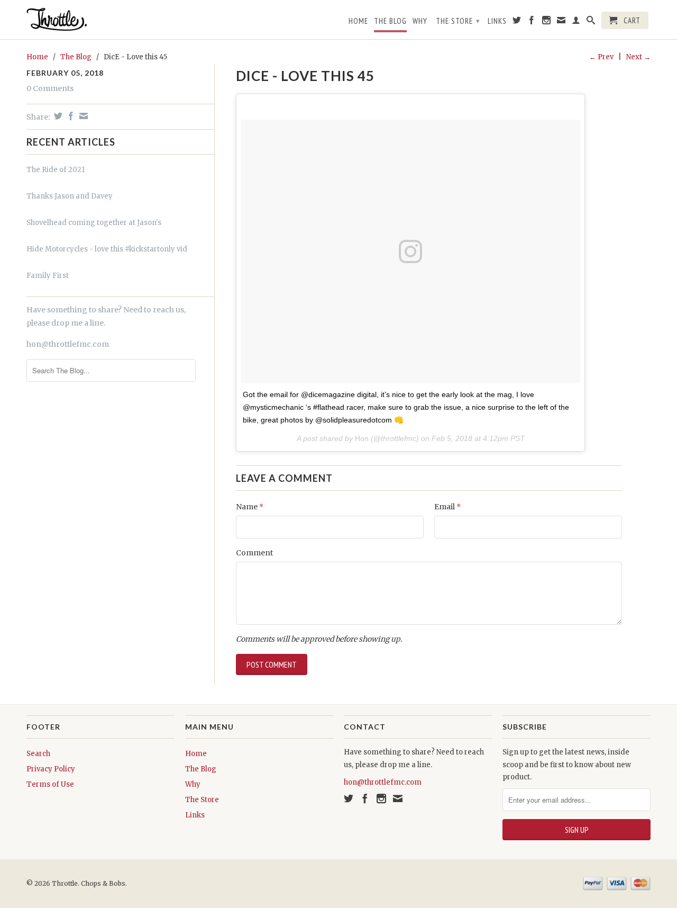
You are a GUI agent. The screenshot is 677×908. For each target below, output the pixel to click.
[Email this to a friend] (82, 116)
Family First (47, 275)
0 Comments (50, 88)
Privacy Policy (50, 769)
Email (447, 506)
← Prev (601, 56)
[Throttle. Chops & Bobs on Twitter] (517, 22)
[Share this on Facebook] (69, 116)
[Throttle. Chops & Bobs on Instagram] (546, 22)
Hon (362, 438)
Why (420, 21)
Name (249, 506)
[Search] (591, 22)
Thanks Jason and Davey (69, 196)
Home (358, 21)
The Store (458, 21)
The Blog (390, 21)
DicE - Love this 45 (305, 75)
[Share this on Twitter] (56, 116)
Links (497, 21)
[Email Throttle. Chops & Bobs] (561, 22)
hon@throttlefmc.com (67, 344)
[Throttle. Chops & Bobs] (100, 19)
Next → (638, 56)
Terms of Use (50, 784)
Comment (254, 553)
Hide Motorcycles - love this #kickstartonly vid (106, 249)
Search (38, 753)
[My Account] (576, 22)
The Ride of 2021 (55, 169)
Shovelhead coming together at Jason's (93, 222)
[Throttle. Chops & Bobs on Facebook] (531, 22)
